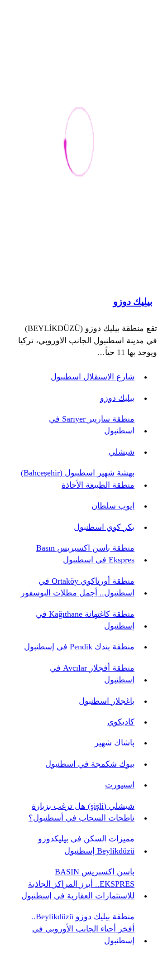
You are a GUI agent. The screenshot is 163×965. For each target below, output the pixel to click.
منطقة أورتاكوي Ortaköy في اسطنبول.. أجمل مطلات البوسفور (77, 586)
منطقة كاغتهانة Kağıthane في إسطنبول (85, 620)
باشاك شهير (114, 742)
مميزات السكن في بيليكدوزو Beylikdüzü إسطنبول (86, 844)
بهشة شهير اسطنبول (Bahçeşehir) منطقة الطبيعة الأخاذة (77, 478)
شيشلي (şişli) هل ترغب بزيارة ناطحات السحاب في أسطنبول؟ (81, 812)
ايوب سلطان (112, 505)
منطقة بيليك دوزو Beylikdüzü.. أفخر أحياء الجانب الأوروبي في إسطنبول (82, 928)
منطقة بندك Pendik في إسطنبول (79, 646)
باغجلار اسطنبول (106, 701)
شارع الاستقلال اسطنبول (92, 376)
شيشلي (121, 451)
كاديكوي (120, 721)
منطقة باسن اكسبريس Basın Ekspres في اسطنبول (85, 553)
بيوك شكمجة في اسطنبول (89, 763)
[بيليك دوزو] (79, 143)
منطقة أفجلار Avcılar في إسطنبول (92, 673)
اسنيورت (119, 784)
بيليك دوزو (133, 302)
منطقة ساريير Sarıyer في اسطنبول (91, 424)
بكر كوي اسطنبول (104, 527)
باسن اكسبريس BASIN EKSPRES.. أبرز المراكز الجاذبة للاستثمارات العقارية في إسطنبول (77, 883)
